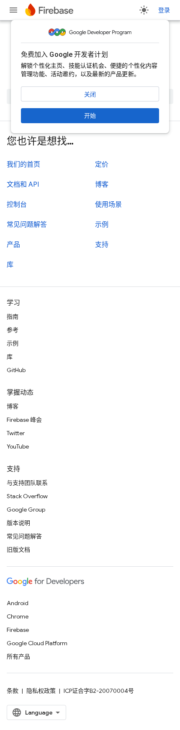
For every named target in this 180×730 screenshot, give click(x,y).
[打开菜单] (13, 10)
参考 (12, 330)
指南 (12, 316)
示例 (101, 225)
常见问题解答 (27, 225)
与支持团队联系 (27, 483)
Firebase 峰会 (24, 419)
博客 (101, 184)
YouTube (18, 446)
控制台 (17, 204)
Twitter (16, 433)
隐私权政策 (41, 690)
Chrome (17, 616)
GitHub (16, 370)
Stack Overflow (27, 496)
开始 (90, 115)
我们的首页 (23, 164)
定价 (101, 164)
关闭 (90, 94)
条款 (12, 690)
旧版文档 (18, 549)
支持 (101, 245)
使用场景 (108, 204)
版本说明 (18, 523)
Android (17, 603)
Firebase (18, 630)
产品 (13, 245)
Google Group (26, 509)
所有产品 (18, 656)
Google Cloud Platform (37, 643)
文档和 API (23, 184)
